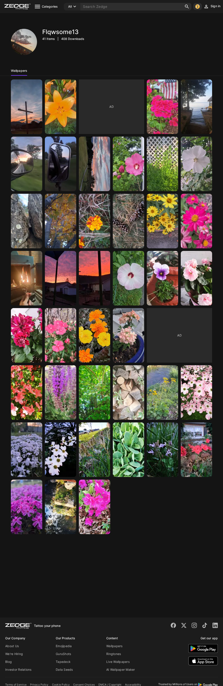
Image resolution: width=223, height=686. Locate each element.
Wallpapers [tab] (19, 70)
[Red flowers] (196, 449)
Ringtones (113, 654)
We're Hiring (14, 654)
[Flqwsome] (26, 106)
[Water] (60, 507)
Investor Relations (18, 669)
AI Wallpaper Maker (120, 669)
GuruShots (63, 654)
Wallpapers (114, 646)
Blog (8, 662)
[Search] (187, 7)
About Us (12, 646)
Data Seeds (64, 669)
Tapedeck (63, 662)
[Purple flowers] (162, 449)
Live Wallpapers (118, 662)
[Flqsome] (162, 278)
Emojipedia (64, 646)
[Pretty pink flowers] (26, 507)
